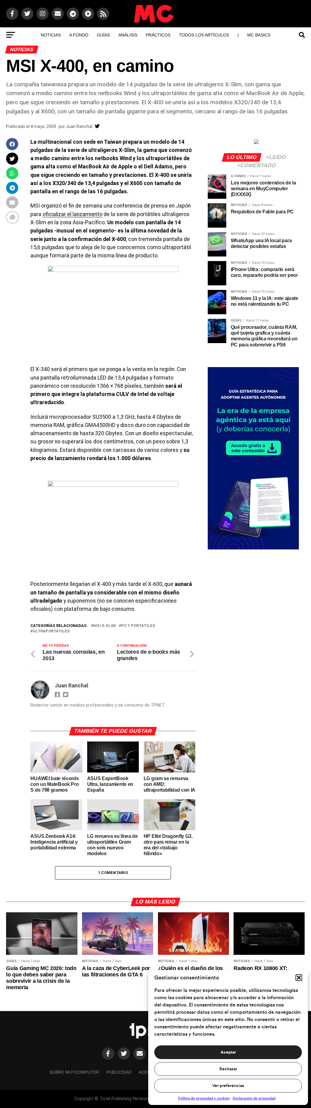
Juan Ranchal (79, 126)
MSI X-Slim (104, 626)
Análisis (127, 35)
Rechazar (228, 1069)
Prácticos (158, 35)
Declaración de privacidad (254, 1098)
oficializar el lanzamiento (72, 214)
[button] (299, 978)
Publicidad (119, 1072)
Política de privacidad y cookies (204, 1098)
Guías (103, 35)
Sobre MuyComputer (74, 1072)
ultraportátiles (51, 631)
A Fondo (78, 35)
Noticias (51, 35)
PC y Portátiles (138, 626)
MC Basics (258, 35)
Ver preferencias (228, 1086)
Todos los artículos (204, 35)
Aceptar (228, 1052)
